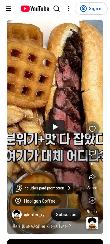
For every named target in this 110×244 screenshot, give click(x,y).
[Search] (56, 8)
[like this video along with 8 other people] (92, 128)
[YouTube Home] (34, 8)
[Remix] (92, 200)
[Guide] (8, 8)
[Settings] (68, 8)
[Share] (92, 176)
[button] (17, 214)
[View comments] (92, 152)
